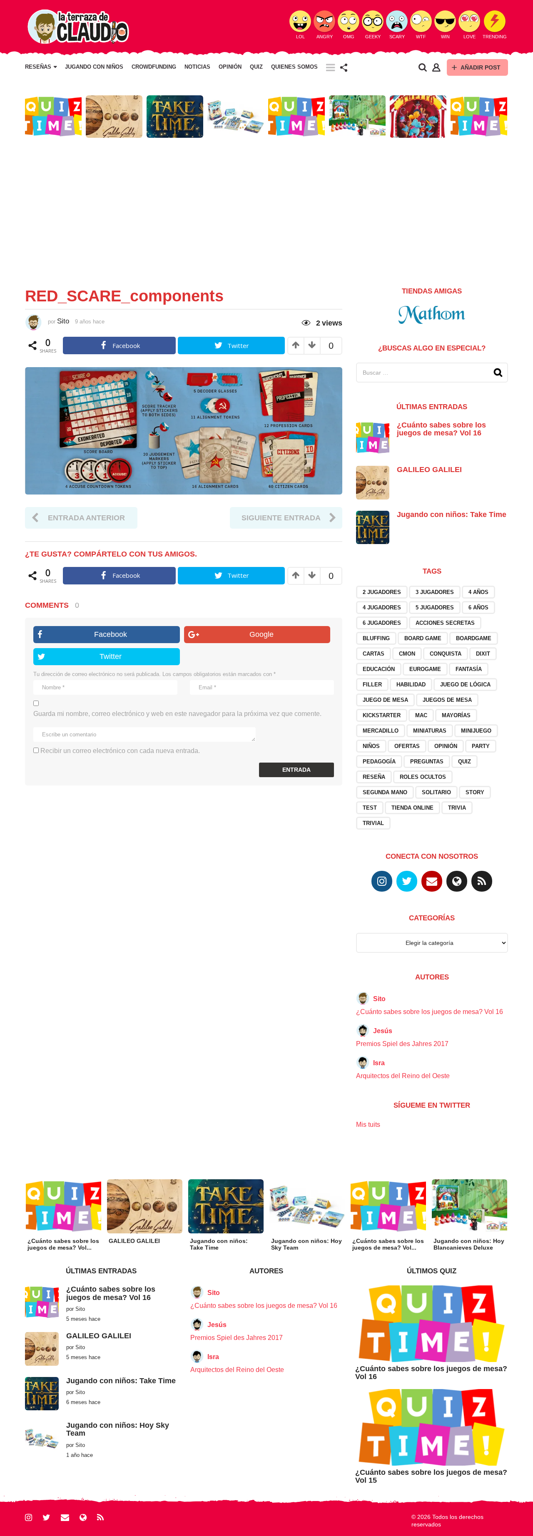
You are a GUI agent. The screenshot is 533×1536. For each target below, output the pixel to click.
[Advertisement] (266, 208)
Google (261, 634)
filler (372, 684)
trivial (373, 823)
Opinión (230, 67)
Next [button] (513, 116)
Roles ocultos (423, 777)
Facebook (110, 634)
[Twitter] (406, 881)
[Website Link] (456, 881)
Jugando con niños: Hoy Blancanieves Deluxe (468, 1244)
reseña (374, 777)
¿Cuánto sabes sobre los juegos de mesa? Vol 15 (431, 1476)
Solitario (436, 792)
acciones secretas (445, 623)
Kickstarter (382, 715)
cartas (373, 654)
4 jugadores (382, 607)
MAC (421, 715)
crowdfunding (154, 67)
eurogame (425, 669)
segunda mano (385, 792)
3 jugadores (435, 592)
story (475, 792)
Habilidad (411, 684)
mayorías (456, 715)
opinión (445, 746)
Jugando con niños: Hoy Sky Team (117, 1429)
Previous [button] (19, 116)
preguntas (426, 761)
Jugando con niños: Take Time (451, 514)
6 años (478, 607)
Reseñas (38, 67)
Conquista (445, 654)
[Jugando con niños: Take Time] (372, 526)
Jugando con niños (94, 67)
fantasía (469, 669)
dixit (483, 654)
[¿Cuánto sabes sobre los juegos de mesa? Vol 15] (431, 1426)
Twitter (111, 656)
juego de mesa (385, 700)
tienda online (412, 808)
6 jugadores (382, 623)
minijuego (476, 731)
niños (371, 746)
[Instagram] (381, 881)
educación (379, 669)
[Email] (431, 881)
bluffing (376, 638)
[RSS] (481, 881)
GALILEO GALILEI (429, 469)
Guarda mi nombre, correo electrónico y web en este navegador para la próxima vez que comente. (177, 713)
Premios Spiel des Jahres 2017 (402, 1043)
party (481, 746)
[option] (53, 116)
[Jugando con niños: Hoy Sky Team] (42, 1438)
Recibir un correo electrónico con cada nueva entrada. (120, 750)
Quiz (256, 67)
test (370, 808)
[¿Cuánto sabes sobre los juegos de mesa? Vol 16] (372, 437)
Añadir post (481, 67)
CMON (407, 654)
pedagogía (379, 761)
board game (422, 638)
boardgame (473, 638)
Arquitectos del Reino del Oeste (403, 1075)
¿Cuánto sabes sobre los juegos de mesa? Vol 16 (441, 429)
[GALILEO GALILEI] (372, 482)
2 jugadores (382, 592)
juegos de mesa (447, 700)
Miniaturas (429, 731)
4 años (478, 592)
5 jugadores (435, 607)
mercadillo (381, 731)
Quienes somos (294, 67)
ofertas (407, 746)
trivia (457, 808)
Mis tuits (368, 1124)
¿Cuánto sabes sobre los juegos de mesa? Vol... (63, 1244)
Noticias (197, 67)
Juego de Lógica (465, 684)
